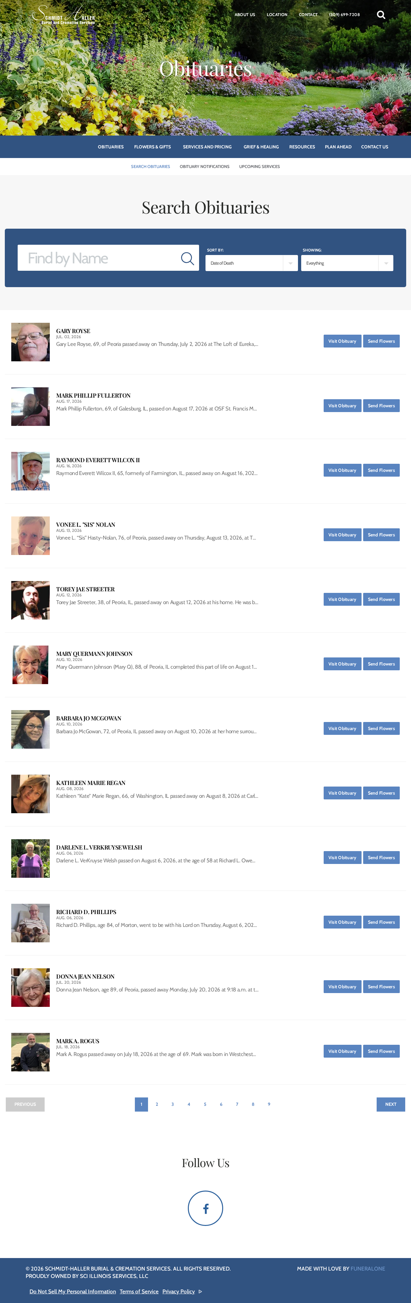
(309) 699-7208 (344, 14)
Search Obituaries (150, 166)
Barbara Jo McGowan (88, 718)
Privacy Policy (178, 1291)
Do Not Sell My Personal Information (73, 1291)
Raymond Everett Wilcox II (98, 460)
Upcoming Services (259, 166)
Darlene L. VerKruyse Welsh (99, 847)
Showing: (312, 250)
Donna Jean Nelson (85, 976)
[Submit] (187, 258)
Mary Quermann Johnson (94, 653)
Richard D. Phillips (86, 912)
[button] (381, 14)
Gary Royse (73, 331)
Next (391, 1104)
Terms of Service (139, 1291)
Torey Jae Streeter (85, 589)
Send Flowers (384, 341)
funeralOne (368, 1268)
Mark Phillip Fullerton (93, 395)
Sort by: (215, 250)
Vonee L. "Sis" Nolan (85, 524)
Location (277, 14)
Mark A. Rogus (77, 1041)
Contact (308, 14)
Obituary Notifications (205, 166)
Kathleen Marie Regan (91, 782)
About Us (245, 14)
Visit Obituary (345, 341)
